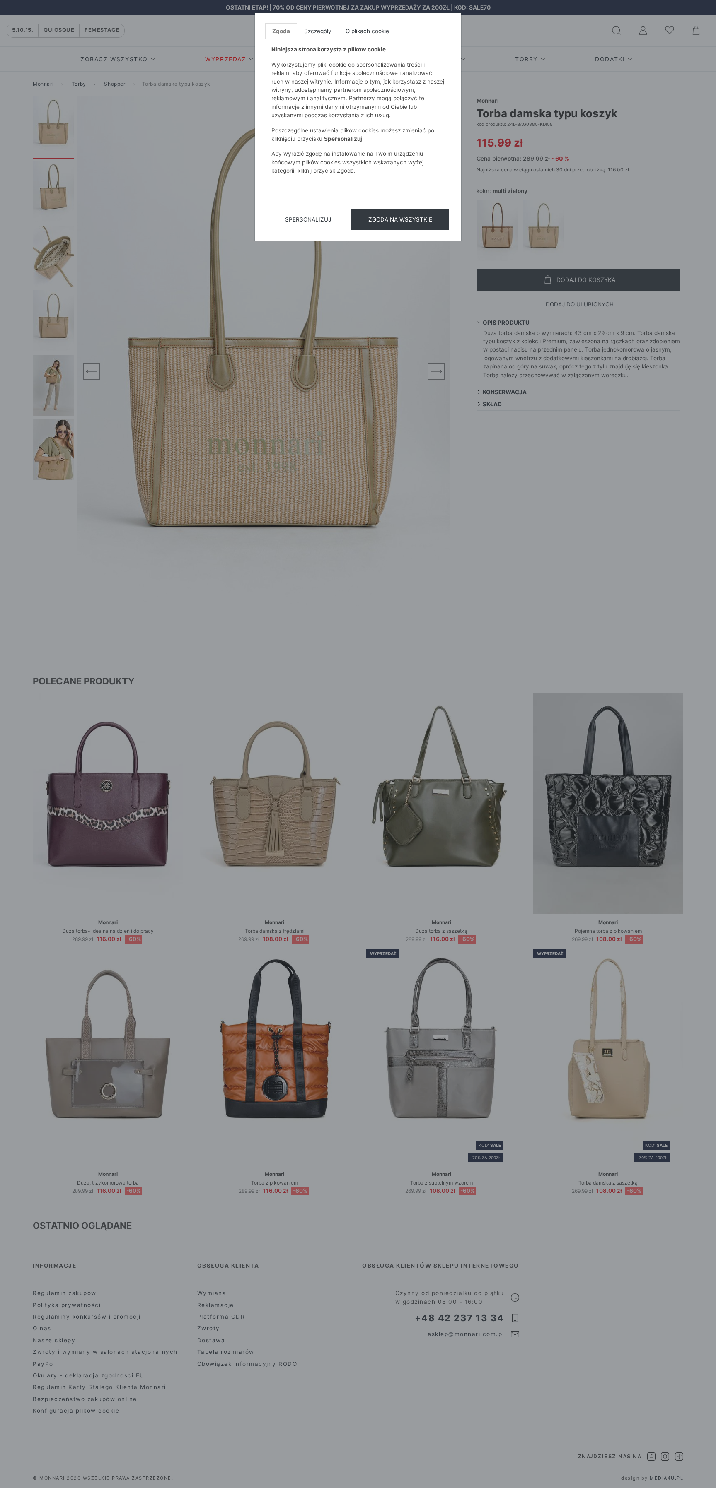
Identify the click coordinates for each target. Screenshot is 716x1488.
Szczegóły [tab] (317, 31)
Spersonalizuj (308, 219)
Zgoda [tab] (281, 31)
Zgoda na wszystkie (400, 219)
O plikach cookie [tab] (367, 31)
